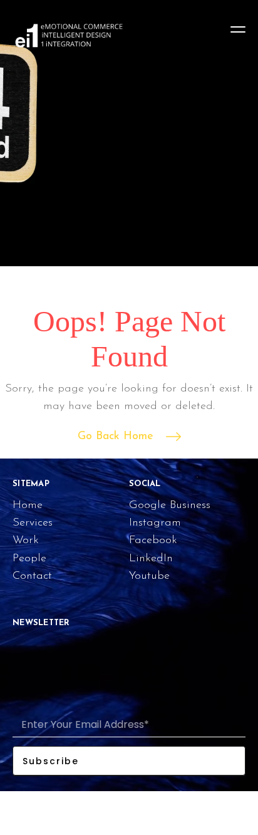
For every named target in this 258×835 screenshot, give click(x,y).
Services (33, 523)
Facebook (153, 540)
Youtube (149, 576)
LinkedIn (151, 558)
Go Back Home (115, 436)
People (29, 558)
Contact (32, 576)
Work (26, 540)
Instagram (155, 523)
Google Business (169, 505)
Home (28, 505)
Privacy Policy (215, 807)
